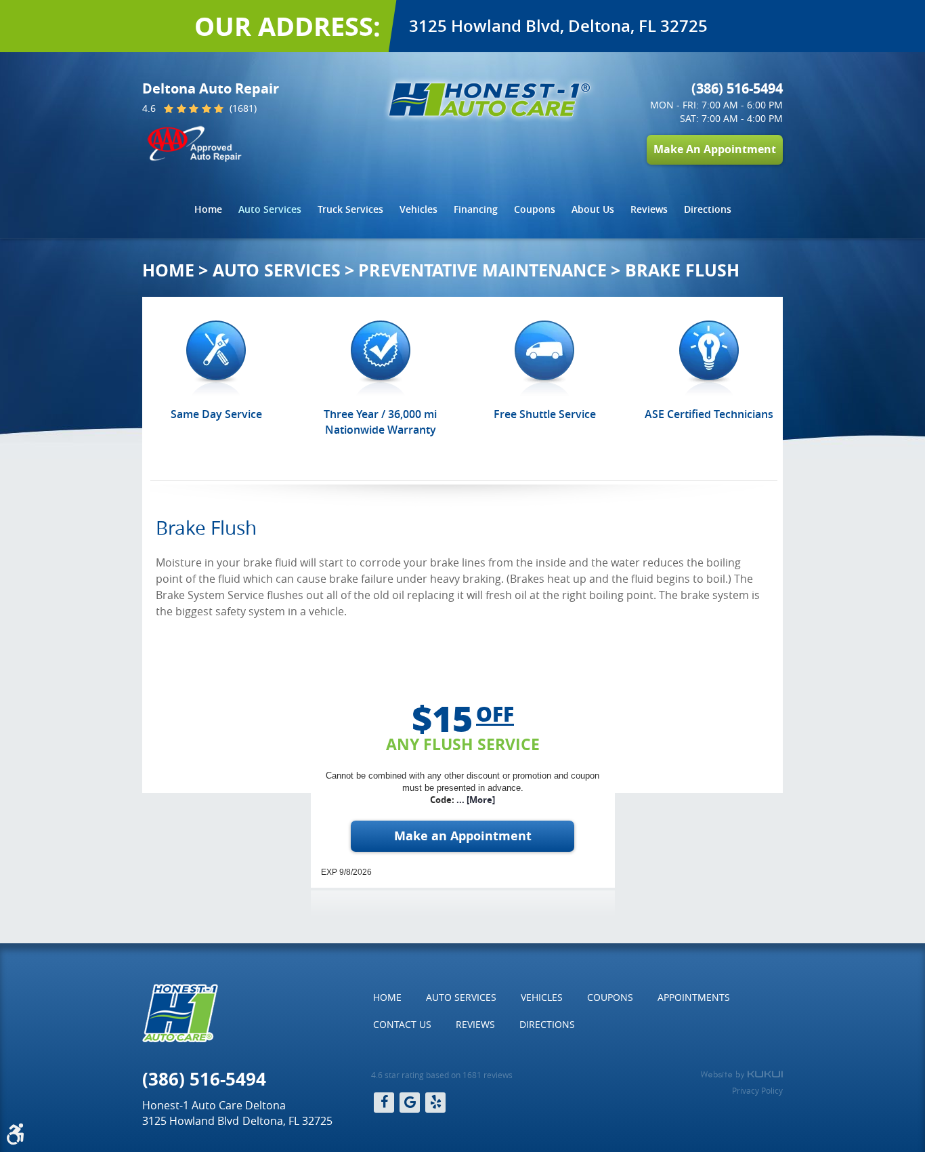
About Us (593, 209)
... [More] (474, 800)
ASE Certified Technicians (709, 414)
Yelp (435, 1102)
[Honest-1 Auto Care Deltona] (489, 99)
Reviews (649, 209)
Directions (707, 209)
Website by (741, 1074)
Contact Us (402, 1024)
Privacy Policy (757, 1090)
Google (410, 1102)
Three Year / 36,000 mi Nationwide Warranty (380, 421)
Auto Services (269, 209)
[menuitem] (208, 209)
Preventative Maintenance (482, 270)
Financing (476, 209)
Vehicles (418, 209)
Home (208, 209)
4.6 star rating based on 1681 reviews (442, 1074)
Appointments (694, 997)
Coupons (534, 209)
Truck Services (350, 209)
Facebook (384, 1102)
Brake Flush (682, 270)
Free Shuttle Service (545, 414)
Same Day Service (216, 414)
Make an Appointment (463, 835)
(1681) (242, 109)
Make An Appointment (714, 149)
